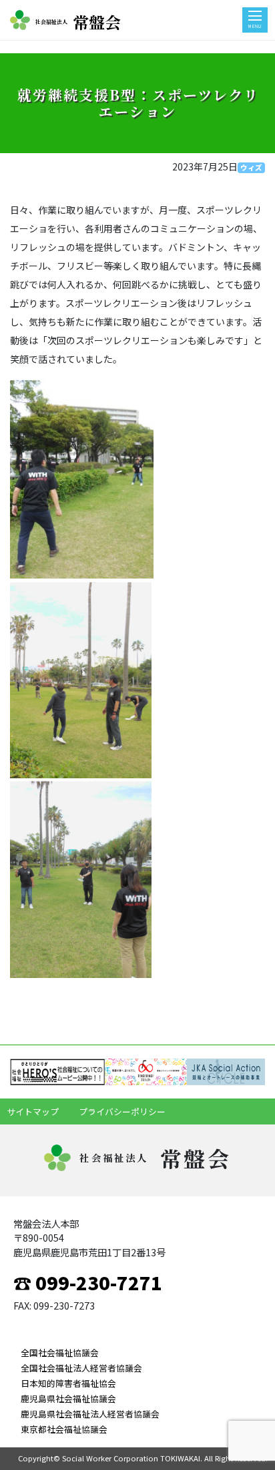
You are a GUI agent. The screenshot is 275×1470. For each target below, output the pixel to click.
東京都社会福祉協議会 (64, 1429)
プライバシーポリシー (122, 1111)
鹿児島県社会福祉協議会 (68, 1398)
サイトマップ (33, 1111)
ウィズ (251, 167)
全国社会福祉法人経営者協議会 (81, 1367)
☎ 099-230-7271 (87, 1282)
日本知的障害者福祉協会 (68, 1383)
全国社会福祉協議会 (60, 1352)
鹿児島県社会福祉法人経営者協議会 (90, 1413)
